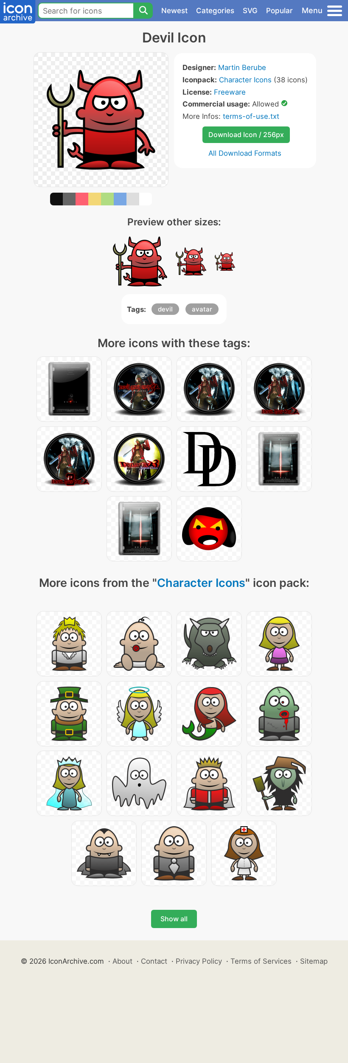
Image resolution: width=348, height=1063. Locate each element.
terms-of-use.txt (251, 116)
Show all (174, 918)
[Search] (143, 11)
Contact (154, 961)
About (122, 961)
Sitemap (314, 961)
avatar (202, 309)
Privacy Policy (199, 961)
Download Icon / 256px (246, 134)
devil (165, 309)
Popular (279, 10)
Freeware (230, 92)
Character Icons (245, 80)
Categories (215, 10)
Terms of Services (261, 961)
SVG (250, 10)
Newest (174, 10)
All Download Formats (244, 153)
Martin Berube (242, 67)
